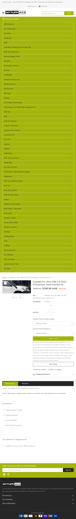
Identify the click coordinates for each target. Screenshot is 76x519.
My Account (32, 6)
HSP (5, 116)
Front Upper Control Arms (13, 102)
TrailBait (7, 245)
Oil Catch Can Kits (10, 167)
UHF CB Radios (9, 259)
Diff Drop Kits (8, 89)
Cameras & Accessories (12, 130)
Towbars (7, 232)
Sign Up (68, 470)
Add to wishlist (41, 369)
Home (4, 277)
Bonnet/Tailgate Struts (12, 56)
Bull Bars (7, 61)
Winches (7, 269)
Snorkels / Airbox (10, 218)
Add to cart (53, 338)
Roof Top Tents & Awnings (13, 181)
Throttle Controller (10, 227)
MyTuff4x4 (40, 513)
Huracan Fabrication (11, 126)
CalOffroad (8, 75)
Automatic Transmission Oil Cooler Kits (17, 47)
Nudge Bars (8, 162)
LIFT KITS (7, 139)
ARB (5, 42)
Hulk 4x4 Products (10, 121)
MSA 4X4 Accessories (11, 158)
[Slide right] (20, 297)
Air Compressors (10, 29)
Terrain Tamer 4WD (11, 222)
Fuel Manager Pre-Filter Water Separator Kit (19, 107)
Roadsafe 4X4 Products (12, 204)
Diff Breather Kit (10, 84)
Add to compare (55, 369)
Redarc (6, 199)
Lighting (7, 144)
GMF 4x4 (7, 112)
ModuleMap (8, 153)
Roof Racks (8, 213)
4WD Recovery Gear (11, 195)
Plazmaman (8, 176)
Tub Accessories (9, 250)
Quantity (36, 312)
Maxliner (7, 149)
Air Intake (7, 33)
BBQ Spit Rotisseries (11, 52)
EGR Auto (7, 93)
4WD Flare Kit (9, 24)
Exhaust (7, 98)
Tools (6, 241)
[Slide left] (13, 297)
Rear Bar (7, 185)
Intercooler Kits (9, 135)
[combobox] (58, 13)
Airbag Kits (8, 38)
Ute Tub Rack (8, 255)
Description (10, 383)
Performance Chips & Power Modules (17, 172)
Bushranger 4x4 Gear (11, 66)
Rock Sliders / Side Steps (13, 209)
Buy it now (53, 364)
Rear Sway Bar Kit (10, 190)
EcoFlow (7, 70)
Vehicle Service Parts (11, 264)
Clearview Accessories (12, 79)
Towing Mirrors (9, 236)
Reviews (25, 383)
